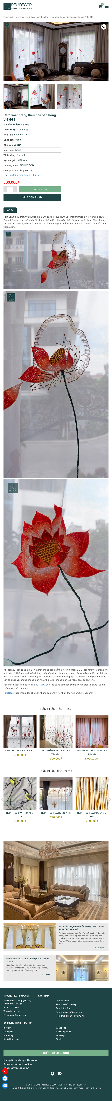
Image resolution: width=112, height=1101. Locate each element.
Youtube (60, 1074)
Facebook (52, 1074)
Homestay (8, 1035)
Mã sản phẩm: (12, 124)
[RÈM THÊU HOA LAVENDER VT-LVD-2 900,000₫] (20, 731)
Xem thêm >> (100, 947)
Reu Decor (9, 692)
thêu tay (37, 174)
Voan (18, 139)
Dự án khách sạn (11, 1039)
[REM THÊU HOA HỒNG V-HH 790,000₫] (20, 793)
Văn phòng (61, 1028)
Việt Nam (23, 159)
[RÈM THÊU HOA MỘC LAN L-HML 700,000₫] (56, 793)
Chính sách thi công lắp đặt (16, 1068)
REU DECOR (27, 165)
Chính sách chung (56, 1052)
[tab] (10, 210)
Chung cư (8, 1031)
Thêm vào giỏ (40, 189)
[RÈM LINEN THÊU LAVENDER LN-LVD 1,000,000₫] (56, 731)
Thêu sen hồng (22, 134)
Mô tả (10, 209)
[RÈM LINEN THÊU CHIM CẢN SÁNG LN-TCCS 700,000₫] (91, 793)
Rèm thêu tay (42, 16)
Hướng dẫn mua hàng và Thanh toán (20, 1060)
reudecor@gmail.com (16, 1015)
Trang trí (21, 154)
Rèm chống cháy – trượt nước (70, 1016)
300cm (17, 144)
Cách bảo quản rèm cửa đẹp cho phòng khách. (28, 959)
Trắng (18, 149)
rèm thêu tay (25, 174)
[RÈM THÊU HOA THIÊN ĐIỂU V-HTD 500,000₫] (91, 731)
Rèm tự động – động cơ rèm (69, 1012)
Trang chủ (8, 16)
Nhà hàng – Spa (63, 1031)
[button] (103, 27)
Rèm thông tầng (63, 1008)
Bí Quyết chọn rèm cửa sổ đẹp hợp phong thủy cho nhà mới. (82, 927)
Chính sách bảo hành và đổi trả (18, 1064)
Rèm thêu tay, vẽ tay (24, 16)
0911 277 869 (43, 684)
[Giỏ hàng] (100, 6)
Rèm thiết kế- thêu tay (66, 1004)
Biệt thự (7, 1028)
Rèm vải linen (62, 1000)
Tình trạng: (10, 129)
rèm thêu (13, 174)
